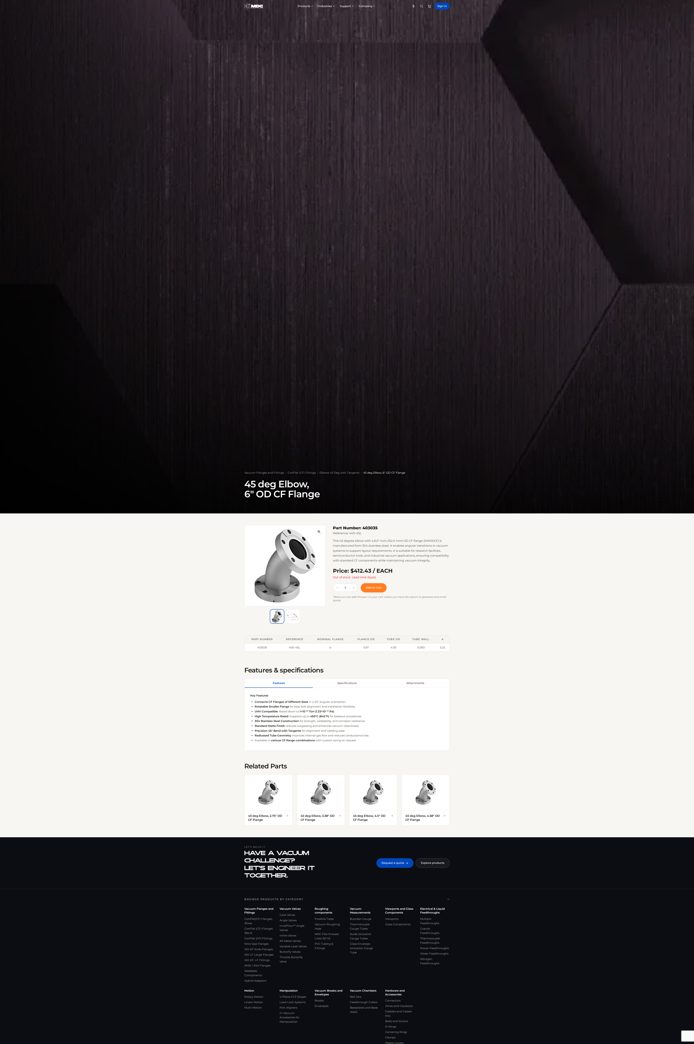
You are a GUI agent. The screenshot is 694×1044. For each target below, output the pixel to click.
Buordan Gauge (360, 919)
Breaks (319, 1000)
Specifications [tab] (347, 683)
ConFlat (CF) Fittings (302, 472)
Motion (249, 990)
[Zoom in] (319, 531)
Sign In (442, 6)
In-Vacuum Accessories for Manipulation (289, 1017)
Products (304, 6)
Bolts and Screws (396, 1021)
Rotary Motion (253, 996)
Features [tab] (279, 683)
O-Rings (390, 1026)
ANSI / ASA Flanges (257, 965)
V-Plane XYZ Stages (293, 996)
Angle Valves (288, 920)
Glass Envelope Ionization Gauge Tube (361, 948)
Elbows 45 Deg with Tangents (339, 472)
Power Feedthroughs (434, 948)
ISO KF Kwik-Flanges (258, 949)
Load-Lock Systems (293, 1002)
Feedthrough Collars (364, 1002)
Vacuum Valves (290, 908)
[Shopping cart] (429, 6)
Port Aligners (288, 1007)
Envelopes (321, 1006)
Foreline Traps (324, 919)
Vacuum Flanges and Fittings (264, 472)
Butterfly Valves (290, 951)
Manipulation (289, 990)
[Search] (421, 6)
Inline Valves (288, 935)
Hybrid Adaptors (255, 980)
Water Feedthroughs (434, 953)
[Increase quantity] (353, 587)
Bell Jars (355, 996)
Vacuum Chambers (363, 990)
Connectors (392, 1000)
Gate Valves (287, 915)
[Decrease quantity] (337, 587)
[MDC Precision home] (253, 6)
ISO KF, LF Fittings (256, 960)
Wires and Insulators (399, 1006)
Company (365, 6)
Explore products (432, 863)
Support (345, 6)
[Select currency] (413, 6)
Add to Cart (374, 587)
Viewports (392, 919)
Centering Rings (396, 1032)
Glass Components (397, 924)
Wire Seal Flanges (256, 944)
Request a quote (393, 863)
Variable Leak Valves (293, 946)
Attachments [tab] (415, 683)
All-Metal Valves (290, 941)
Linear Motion (253, 1002)
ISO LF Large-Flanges (259, 954)
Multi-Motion (253, 1007)
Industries (325, 6)
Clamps (390, 1037)
